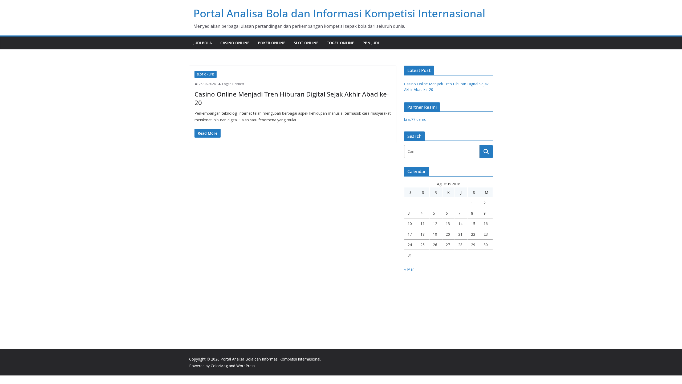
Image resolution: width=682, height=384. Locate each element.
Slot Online (306, 42)
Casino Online (234, 42)
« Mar (409, 269)
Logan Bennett (233, 84)
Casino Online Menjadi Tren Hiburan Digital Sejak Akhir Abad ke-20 (291, 98)
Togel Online (340, 42)
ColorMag (219, 365)
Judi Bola (202, 42)
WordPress (245, 365)
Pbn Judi (371, 42)
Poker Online (271, 42)
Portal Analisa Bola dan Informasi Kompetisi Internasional (339, 13)
